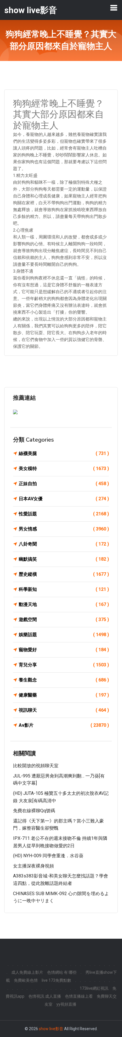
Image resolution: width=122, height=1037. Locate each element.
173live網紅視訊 (94, 988)
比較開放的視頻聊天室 (35, 765)
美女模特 (64, 468)
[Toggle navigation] (114, 8)
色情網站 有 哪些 (62, 972)
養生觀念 (64, 680)
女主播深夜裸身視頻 (33, 866)
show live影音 (51, 1028)
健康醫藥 (64, 695)
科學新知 (64, 589)
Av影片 (64, 725)
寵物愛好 (64, 649)
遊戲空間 (64, 619)
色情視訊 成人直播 (44, 996)
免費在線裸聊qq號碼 (34, 810)
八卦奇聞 (64, 544)
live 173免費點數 (56, 980)
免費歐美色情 (26, 980)
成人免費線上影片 (27, 972)
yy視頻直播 (66, 1004)
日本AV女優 (64, 498)
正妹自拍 (64, 483)
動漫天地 (64, 604)
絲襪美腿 (64, 453)
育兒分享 (64, 664)
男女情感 (64, 529)
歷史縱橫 (64, 574)
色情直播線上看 (79, 996)
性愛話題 (64, 514)
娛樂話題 (64, 634)
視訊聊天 (64, 710)
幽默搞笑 (64, 559)
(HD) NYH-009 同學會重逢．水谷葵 (48, 855)
